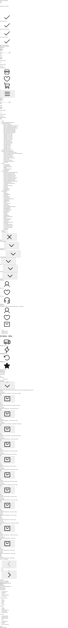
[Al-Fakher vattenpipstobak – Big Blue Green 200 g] (34, 469)
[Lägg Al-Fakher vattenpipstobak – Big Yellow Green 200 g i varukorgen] (7, 528)
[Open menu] (1, 118)
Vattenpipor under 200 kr (8, 135)
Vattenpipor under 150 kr (8, 134)
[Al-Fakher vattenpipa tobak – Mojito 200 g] (34, 553)
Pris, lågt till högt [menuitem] (16, 390)
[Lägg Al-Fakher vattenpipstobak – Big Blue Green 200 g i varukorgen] (7, 474)
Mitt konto (2, 288)
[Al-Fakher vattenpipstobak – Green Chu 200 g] (34, 515)
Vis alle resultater (3, 67)
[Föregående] (0, 1)
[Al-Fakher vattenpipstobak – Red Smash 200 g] (34, 454)
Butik (1, 46)
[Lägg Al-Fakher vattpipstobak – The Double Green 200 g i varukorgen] (7, 414)
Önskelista (2, 296)
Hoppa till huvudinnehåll (4, 6)
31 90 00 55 (7, 582)
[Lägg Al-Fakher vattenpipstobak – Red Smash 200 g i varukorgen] (7, 459)
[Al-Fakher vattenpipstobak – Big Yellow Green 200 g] (34, 523)
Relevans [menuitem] (1, 390)
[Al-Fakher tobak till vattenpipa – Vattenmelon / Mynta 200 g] (34, 423)
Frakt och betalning (5, 594)
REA (0, 280)
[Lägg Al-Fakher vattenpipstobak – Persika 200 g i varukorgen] (7, 543)
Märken (1, 279)
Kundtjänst (7, 46)
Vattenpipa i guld (7, 146)
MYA (2, 603)
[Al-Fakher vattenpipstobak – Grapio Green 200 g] (34, 499)
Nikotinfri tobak (6, 159)
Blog (2, 619)
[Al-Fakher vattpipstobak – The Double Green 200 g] (34, 408)
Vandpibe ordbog (5, 616)
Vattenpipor (2, 248)
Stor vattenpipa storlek (8, 143)
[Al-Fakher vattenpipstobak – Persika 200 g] (34, 538)
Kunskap (2, 614)
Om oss (3, 593)
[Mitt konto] (34, 310)
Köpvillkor (3, 592)
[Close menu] (3, 121)
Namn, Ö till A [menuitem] (10, 390)
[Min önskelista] (34, 78)
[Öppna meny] (7, 93)
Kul (0, 264)
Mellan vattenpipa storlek (8, 142)
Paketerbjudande (3, 241)
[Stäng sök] (1, 53)
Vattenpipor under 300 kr (8, 136)
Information (3, 589)
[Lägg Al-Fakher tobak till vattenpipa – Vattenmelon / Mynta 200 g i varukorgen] (7, 429)
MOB (3, 601)
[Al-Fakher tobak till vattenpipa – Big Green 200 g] (34, 484)
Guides (3, 46)
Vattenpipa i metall (7, 149)
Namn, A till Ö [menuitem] (5, 390)
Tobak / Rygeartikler (5, 610)
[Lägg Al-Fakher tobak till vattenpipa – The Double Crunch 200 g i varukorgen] (7, 398)
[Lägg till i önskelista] (1, 394)
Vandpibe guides (5, 617)
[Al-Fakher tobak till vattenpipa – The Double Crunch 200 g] (34, 393)
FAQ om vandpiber (5, 618)
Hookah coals (18, 306)
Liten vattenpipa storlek (8, 141)
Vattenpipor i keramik (7, 147)
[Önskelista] (34, 317)
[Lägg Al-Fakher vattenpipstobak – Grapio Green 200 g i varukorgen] (7, 505)
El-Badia (3, 600)
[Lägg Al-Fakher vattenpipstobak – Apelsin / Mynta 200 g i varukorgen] (7, 444)
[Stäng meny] (9, 237)
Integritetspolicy (5, 591)
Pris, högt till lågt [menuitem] (22, 390)
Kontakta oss (4, 596)
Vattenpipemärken (4, 597)
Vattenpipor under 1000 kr (8, 139)
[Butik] (34, 71)
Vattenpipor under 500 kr (8, 137)
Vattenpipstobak (3, 257)
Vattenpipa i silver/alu (7, 145)
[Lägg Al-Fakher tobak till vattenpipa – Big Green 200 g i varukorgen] (7, 490)
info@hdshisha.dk (8, 586)
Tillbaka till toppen (3, 627)
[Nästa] (0, 2)
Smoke (3, 607)
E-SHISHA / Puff (2, 249)
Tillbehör (1, 271)
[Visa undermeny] (11, 245)
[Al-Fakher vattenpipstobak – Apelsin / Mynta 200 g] (34, 439)
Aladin (3, 599)
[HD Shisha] (34, 47)
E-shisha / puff (6, 306)
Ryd (9, 52)
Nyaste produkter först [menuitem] (29, 390)
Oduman (3, 604)
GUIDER (2, 280)
